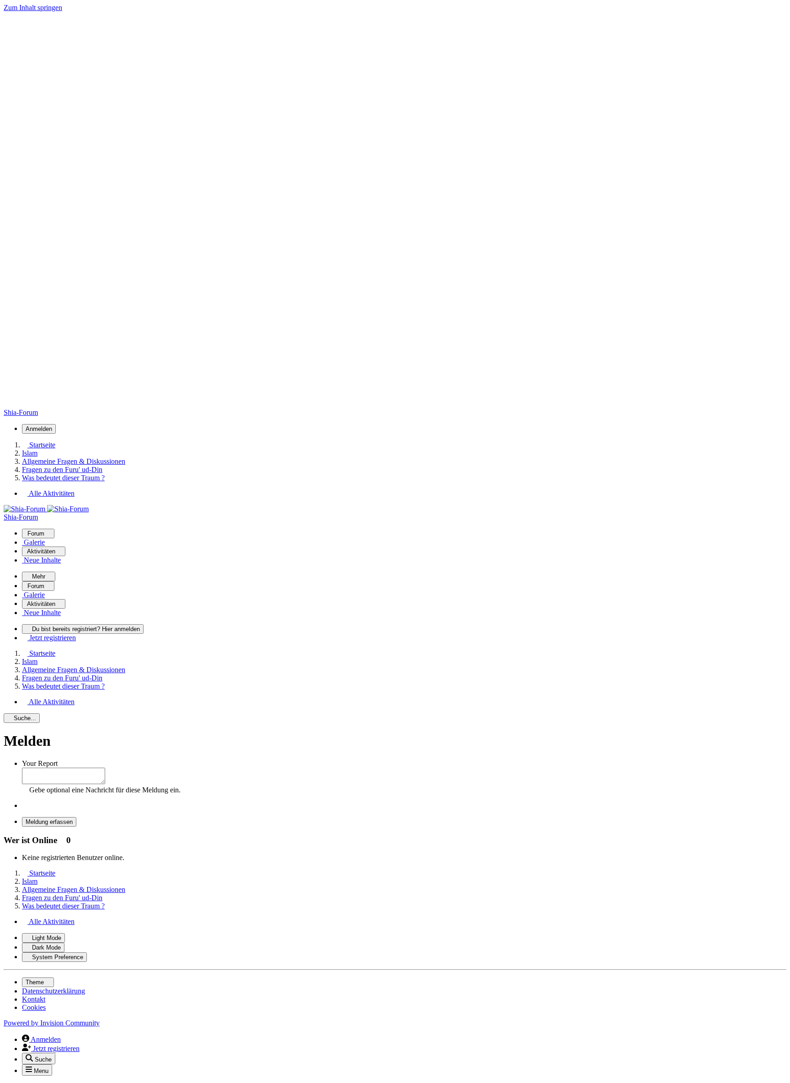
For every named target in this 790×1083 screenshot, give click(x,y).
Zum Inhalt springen (33, 7)
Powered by (52, 1023)
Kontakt (33, 999)
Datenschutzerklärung (53, 991)
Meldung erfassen (49, 821)
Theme (36, 982)
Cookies (34, 1007)
